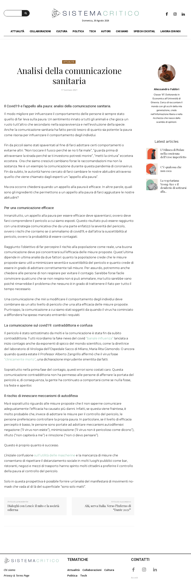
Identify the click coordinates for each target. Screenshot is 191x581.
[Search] (25, 13)
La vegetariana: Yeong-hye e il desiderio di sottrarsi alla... (173, 186)
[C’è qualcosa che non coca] (152, 169)
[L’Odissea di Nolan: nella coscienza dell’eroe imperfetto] (152, 153)
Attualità (68, 62)
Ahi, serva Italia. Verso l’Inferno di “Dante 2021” (108, 508)
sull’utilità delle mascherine (54, 455)
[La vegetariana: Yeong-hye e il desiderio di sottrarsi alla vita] (152, 184)
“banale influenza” (99, 338)
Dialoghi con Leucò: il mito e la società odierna (33, 508)
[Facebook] (167, 14)
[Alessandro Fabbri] (167, 73)
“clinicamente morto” (20, 359)
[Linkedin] (183, 14)
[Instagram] (175, 14)
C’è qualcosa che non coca (170, 169)
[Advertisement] (166, 255)
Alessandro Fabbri (166, 89)
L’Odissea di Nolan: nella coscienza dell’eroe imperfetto (173, 153)
